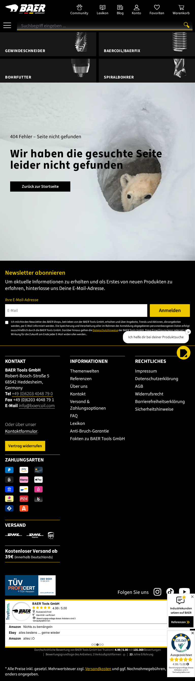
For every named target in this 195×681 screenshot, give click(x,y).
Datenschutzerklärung (156, 379)
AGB (139, 386)
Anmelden (170, 310)
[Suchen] (186, 25)
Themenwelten (84, 371)
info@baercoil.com (37, 406)
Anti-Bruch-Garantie (89, 431)
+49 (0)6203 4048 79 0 (32, 394)
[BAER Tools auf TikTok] (167, 592)
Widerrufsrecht (149, 394)
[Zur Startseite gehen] (32, 9)
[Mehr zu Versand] (29, 535)
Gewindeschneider (25, 51)
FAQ (74, 416)
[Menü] (7, 23)
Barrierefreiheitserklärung (160, 401)
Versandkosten (98, 669)
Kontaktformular (21, 431)
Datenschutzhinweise (105, 330)
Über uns (79, 386)
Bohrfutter (18, 77)
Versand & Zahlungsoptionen (88, 404)
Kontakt (78, 394)
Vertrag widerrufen (25, 446)
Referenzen (81, 379)
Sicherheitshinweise (154, 409)
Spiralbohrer (119, 77)
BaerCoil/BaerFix (122, 51)
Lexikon (77, 423)
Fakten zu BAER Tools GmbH (97, 439)
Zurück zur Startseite (40, 186)
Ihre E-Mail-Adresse (21, 300)
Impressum (146, 371)
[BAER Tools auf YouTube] (182, 592)
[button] (183, 352)
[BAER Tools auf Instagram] (155, 592)
